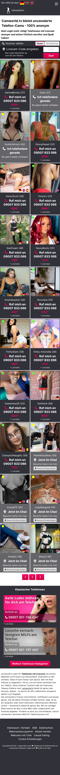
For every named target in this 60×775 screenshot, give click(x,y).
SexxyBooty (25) (45, 248)
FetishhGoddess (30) (45, 455)
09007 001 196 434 (24, 617)
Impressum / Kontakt (18, 728)
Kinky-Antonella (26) (45, 351)
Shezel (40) (45, 556)
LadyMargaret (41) (45, 507)
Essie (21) (45, 92)
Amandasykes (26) (15, 299)
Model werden (43, 731)
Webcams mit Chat (21, 735)
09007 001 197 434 (24, 649)
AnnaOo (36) (15, 556)
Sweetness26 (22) (15, 403)
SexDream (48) (15, 248)
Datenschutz (46, 728)
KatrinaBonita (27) (15, 92)
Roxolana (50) (45, 299)
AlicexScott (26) (15, 196)
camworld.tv (27, 688)
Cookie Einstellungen (30, 739)
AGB (34, 728)
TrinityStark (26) (15, 351)
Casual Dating (41, 735)
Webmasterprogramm (21, 731)
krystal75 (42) (15, 507)
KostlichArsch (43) (15, 144)
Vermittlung (52, 43)
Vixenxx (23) (45, 196)
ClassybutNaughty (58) (15, 455)
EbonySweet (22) (45, 144)
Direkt (40, 43)
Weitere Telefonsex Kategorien (30, 663)
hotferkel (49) (45, 403)
